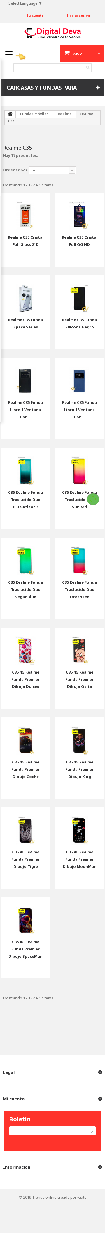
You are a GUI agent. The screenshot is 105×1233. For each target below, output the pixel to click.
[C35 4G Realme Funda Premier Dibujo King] (79, 736)
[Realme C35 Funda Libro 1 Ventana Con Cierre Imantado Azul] (79, 376)
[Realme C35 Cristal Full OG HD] (79, 211)
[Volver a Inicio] (10, 114)
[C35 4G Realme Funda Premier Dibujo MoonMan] (79, 826)
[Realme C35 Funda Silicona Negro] (79, 294)
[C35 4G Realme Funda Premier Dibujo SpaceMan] (25, 916)
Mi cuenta (13, 1098)
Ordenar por (15, 170)
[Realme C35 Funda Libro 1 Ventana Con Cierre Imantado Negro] (25, 376)
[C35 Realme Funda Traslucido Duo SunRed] (79, 466)
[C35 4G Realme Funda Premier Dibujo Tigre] (25, 826)
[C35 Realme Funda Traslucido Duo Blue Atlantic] (25, 466)
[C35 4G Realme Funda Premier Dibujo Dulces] (25, 646)
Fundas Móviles (34, 113)
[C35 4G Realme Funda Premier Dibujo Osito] (79, 646)
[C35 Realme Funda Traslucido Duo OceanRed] (79, 556)
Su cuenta (35, 15)
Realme (65, 113)
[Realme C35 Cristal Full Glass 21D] (25, 211)
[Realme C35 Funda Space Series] (25, 294)
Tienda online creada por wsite (59, 1197)
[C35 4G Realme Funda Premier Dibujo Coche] (25, 736)
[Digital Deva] (52, 33)
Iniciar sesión (78, 15)
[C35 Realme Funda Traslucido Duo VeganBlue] (25, 556)
